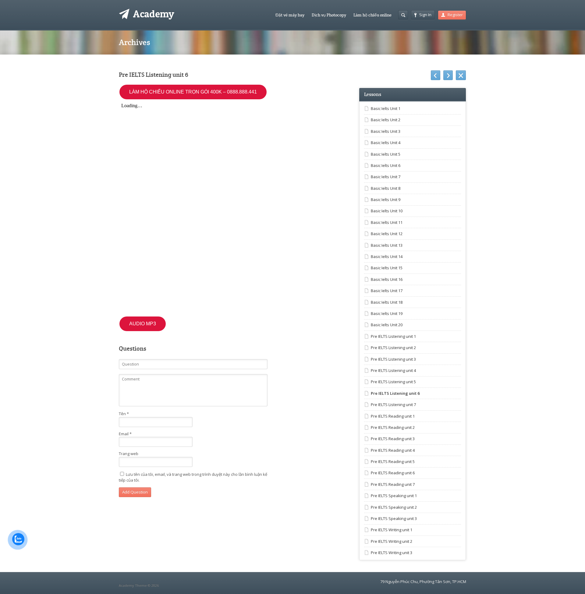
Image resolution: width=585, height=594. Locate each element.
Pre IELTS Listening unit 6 (395, 393)
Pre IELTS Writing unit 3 (391, 552)
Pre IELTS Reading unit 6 (393, 473)
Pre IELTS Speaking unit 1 (394, 495)
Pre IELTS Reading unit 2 (393, 427)
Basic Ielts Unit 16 (386, 279)
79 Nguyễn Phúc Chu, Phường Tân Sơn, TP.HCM (423, 581)
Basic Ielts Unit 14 (386, 256)
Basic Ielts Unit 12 (386, 233)
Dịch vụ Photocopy (329, 15)
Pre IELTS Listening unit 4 (393, 370)
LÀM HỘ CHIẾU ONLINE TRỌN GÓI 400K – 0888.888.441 (193, 91)
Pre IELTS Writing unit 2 (391, 541)
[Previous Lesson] (435, 75)
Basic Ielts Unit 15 (386, 267)
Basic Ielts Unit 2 (385, 119)
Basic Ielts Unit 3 (385, 131)
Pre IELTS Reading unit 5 (393, 461)
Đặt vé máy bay (289, 15)
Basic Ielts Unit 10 (386, 211)
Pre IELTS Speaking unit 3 (394, 518)
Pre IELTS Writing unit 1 (391, 529)
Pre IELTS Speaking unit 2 (394, 507)
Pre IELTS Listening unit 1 (393, 336)
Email (125, 434)
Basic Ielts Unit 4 (385, 142)
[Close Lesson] (461, 75)
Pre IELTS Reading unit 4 (393, 450)
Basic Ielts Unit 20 (386, 324)
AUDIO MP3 (142, 323)
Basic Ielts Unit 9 (385, 199)
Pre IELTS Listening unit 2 (393, 347)
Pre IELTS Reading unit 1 (393, 416)
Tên (124, 413)
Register (455, 14)
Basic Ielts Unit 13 (386, 245)
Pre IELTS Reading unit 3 (393, 438)
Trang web (128, 453)
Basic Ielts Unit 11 (386, 222)
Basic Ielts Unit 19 (386, 313)
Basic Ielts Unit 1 (385, 108)
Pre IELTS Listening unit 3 (393, 359)
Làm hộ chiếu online (372, 15)
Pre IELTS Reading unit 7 (393, 484)
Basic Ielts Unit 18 (386, 302)
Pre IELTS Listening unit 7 (393, 404)
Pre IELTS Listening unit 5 (393, 381)
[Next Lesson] (448, 75)
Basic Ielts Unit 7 (385, 176)
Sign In (425, 14)
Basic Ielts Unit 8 (385, 188)
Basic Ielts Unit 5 (385, 154)
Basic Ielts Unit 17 (386, 290)
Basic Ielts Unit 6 (385, 165)
